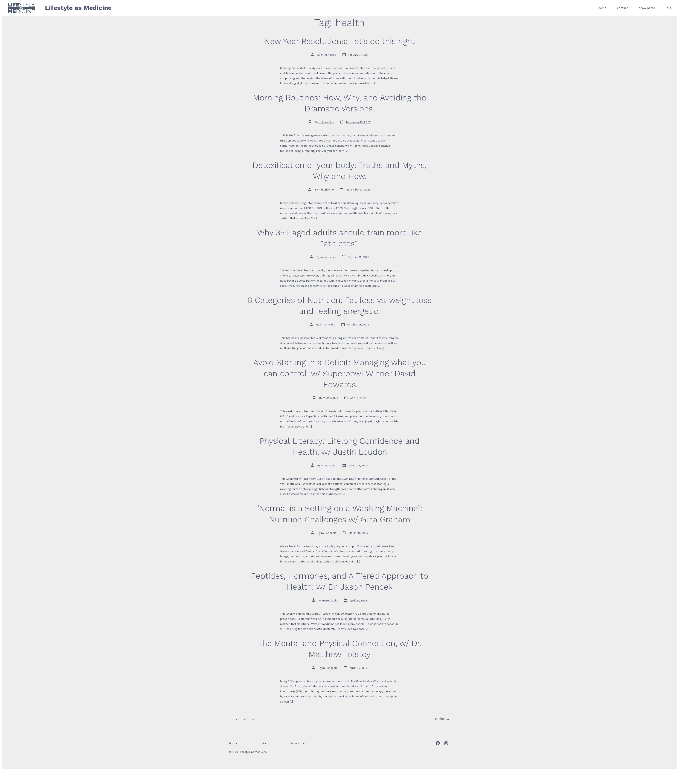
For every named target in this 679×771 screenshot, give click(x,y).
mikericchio (328, 54)
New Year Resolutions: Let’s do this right (339, 41)
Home (602, 8)
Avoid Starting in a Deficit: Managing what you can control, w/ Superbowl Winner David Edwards (339, 373)
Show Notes (647, 8)
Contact (622, 8)
